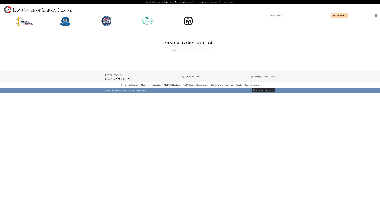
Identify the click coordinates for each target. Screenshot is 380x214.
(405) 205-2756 (275, 15)
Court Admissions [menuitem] (252, 85)
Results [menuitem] (239, 85)
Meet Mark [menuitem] (145, 85)
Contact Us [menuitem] (133, 85)
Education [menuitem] (157, 85)
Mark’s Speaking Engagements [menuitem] (195, 85)
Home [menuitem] (123, 85)
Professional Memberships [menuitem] (222, 85)
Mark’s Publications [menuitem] (172, 85)
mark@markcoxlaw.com (265, 77)
